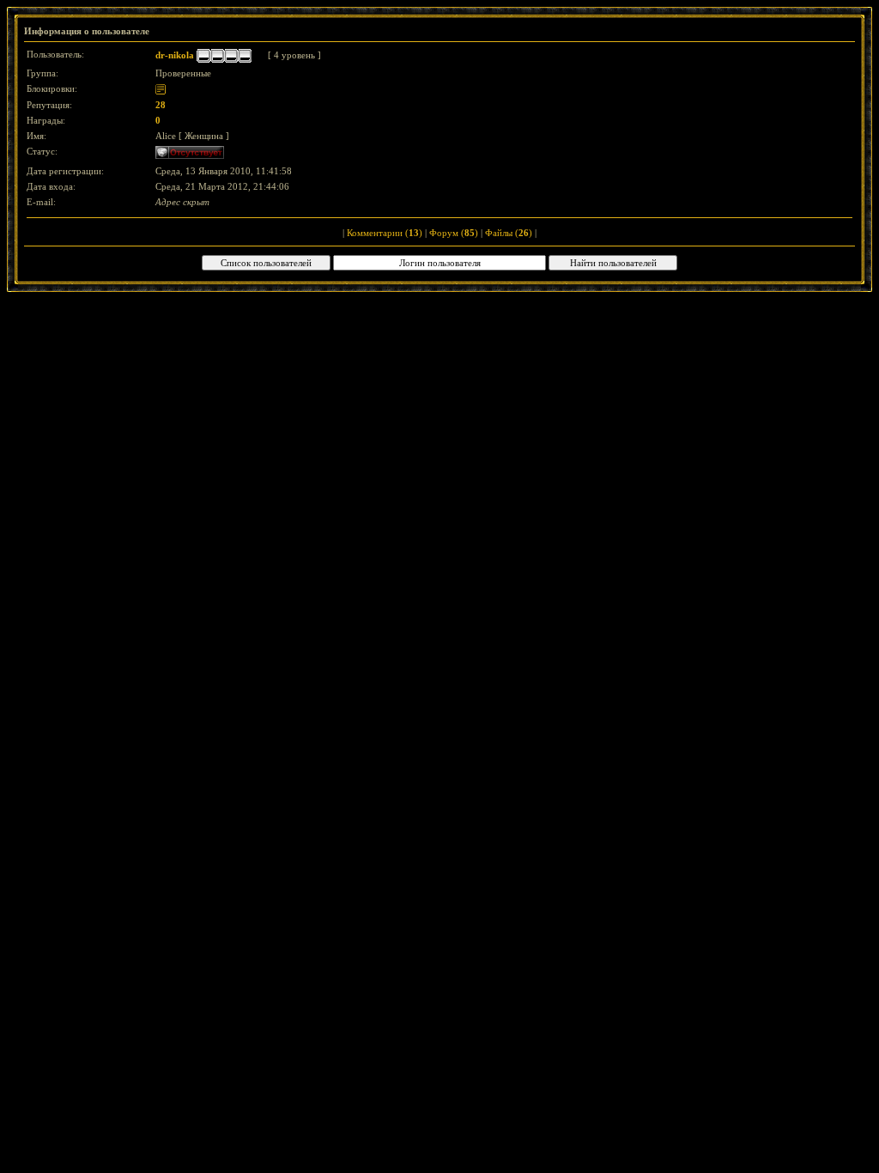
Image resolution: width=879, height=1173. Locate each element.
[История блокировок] (160, 88)
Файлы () (508, 233)
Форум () (453, 233)
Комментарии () (384, 233)
